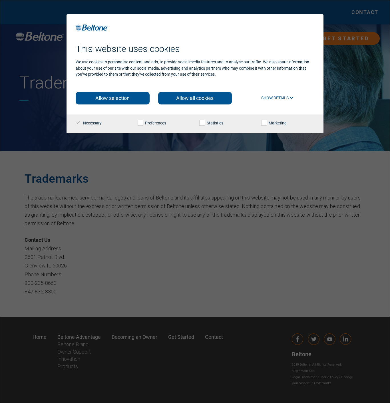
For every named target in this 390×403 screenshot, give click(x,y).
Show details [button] (275, 98)
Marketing (277, 123)
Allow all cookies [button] (195, 98)
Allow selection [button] (112, 98)
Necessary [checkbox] (92, 123)
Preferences (155, 123)
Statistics (214, 123)
